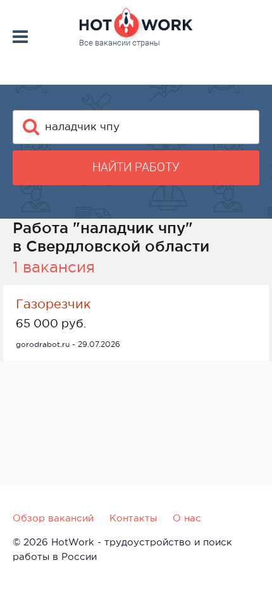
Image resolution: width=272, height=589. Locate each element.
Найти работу (136, 167)
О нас (187, 518)
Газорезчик (53, 304)
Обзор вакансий (53, 518)
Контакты (133, 518)
